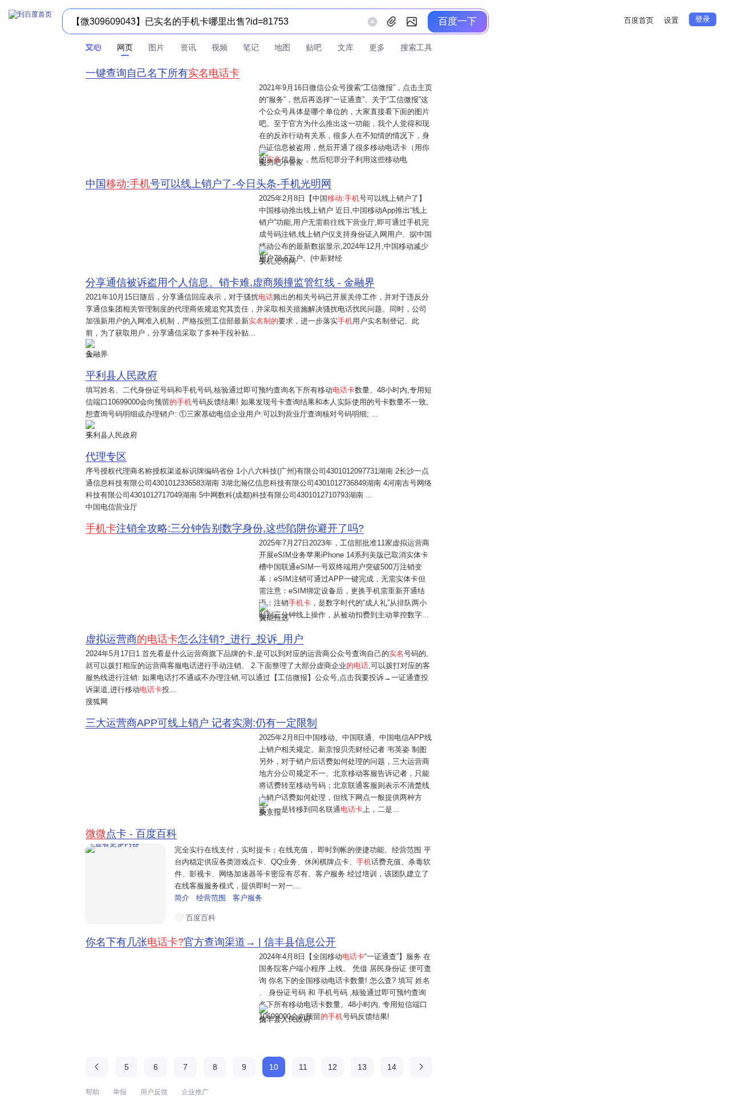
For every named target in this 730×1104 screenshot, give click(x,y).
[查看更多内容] (125, 884)
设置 (671, 20)
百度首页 (639, 20)
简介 (183, 897)
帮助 (92, 1092)
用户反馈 (154, 1092)
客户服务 (247, 897)
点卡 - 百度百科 (131, 833)
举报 (120, 1092)
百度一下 (457, 21)
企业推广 (195, 1092)
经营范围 (212, 897)
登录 (702, 19)
